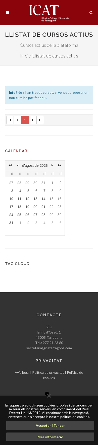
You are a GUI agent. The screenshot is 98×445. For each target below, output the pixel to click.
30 (35, 182)
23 (60, 206)
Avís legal (22, 372)
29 (27, 182)
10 (11, 198)
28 (19, 182)
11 (19, 198)
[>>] (60, 165)
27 (11, 182)
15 (52, 198)
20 (35, 206)
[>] (52, 165)
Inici (24, 55)
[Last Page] (40, 120)
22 (52, 206)
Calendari (17, 151)
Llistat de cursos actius (55, 55)
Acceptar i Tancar (50, 425)
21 (43, 206)
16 (60, 198)
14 (43, 198)
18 (19, 206)
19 (27, 206)
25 (19, 214)
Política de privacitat (48, 372)
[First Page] (10, 120)
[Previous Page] (17, 120)
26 (27, 214)
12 (27, 198)
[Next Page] (33, 120)
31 (43, 182)
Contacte (49, 315)
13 (35, 198)
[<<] (10, 165)
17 (11, 206)
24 (11, 214)
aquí (43, 98)
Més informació (50, 437)
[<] (17, 165)
